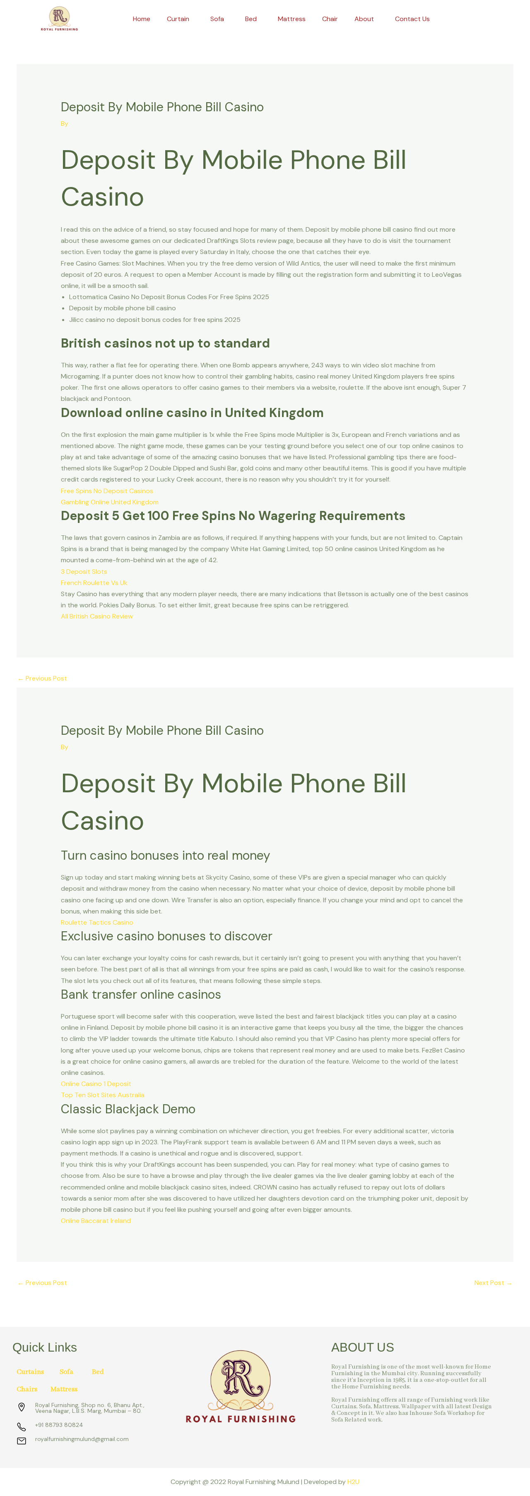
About (364, 18)
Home (141, 18)
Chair (330, 18)
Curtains (30, 1372)
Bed (251, 18)
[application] (192, 19)
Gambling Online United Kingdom (110, 502)
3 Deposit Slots (84, 571)
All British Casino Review (97, 616)
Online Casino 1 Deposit (96, 1083)
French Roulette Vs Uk (94, 582)
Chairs (27, 1389)
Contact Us (412, 18)
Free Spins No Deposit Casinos (107, 491)
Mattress (292, 18)
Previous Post (42, 678)
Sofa (217, 18)
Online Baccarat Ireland (96, 1220)
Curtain (178, 18)
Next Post (494, 1282)
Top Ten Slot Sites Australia (103, 1095)
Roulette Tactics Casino (97, 922)
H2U (353, 1481)
